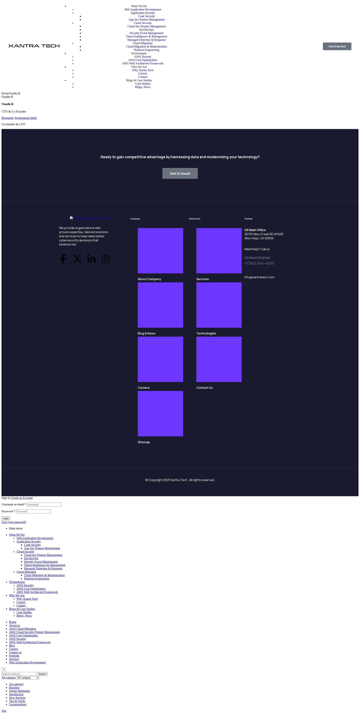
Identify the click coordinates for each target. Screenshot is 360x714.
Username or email (14, 504)
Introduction (16, 694)
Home (5, 93)
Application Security (28, 541)
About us (14, 625)
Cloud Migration (26, 571)
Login (6, 518)
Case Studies (24, 612)
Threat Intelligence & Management (44, 565)
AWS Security (25, 585)
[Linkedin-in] (91, 259)
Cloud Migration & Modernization (44, 575)
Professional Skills (26, 117)
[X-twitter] (77, 259)
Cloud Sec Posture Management (43, 555)
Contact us (15, 652)
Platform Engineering (36, 578)
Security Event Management (41, 561)
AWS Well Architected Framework (37, 592)
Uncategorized (17, 704)
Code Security (32, 544)
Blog (12, 645)
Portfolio (14, 655)
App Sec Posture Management (42, 548)
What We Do (17, 534)
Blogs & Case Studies (22, 608)
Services (14, 659)
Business (14, 687)
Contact (21, 605)
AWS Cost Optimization (30, 588)
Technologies (17, 581)
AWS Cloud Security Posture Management (34, 632)
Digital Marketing (19, 690)
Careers (21, 602)
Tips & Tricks (17, 701)
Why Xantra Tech (27, 598)
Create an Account (22, 497)
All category (16, 684)
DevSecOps (31, 558)
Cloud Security (25, 551)
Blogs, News (24, 615)
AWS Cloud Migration (22, 628)
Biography (8, 117)
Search (42, 674)
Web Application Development (34, 538)
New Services (17, 697)
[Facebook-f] (63, 259)
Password (8, 511)
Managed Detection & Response (43, 568)
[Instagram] (105, 259)
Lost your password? (14, 522)
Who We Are (17, 595)
